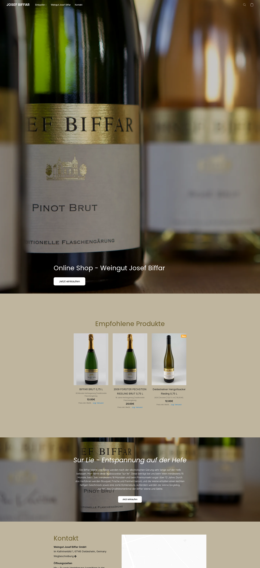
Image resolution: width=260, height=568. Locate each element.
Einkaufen (40, 4)
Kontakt (78, 4)
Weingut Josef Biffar (61, 4)
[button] (18, 4)
